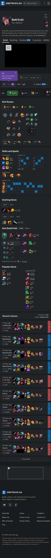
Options (27, 228)
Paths (21, 228)
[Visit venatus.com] (41, 63)
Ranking (40, 35)
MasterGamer (7, 353)
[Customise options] (48, 3)
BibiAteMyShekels (8, 339)
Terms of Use (25, 517)
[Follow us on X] (10, 505)
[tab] (5, 40)
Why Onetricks (7, 521)
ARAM (46, 40)
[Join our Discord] (4, 505)
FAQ (3, 525)
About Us (5, 517)
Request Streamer (43, 521)
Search (40, 84)
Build (5, 40)
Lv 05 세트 (6, 380)
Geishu (4, 393)
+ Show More (25, 459)
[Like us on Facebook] (16, 505)
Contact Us (41, 517)
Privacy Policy (25, 521)
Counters (36, 40)
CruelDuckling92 (8, 325)
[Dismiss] (15, 72)
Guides (24, 40)
